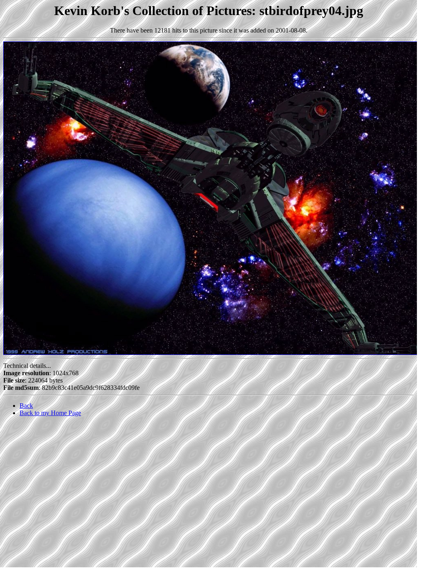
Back (26, 405)
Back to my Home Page (50, 412)
